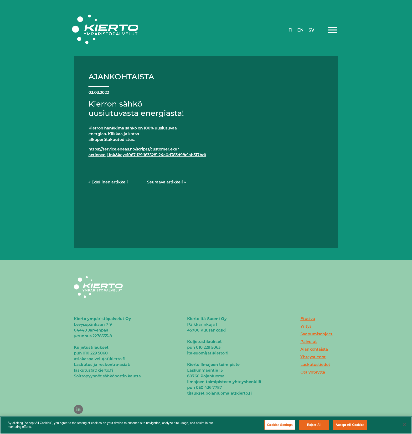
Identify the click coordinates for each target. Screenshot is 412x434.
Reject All (314, 425)
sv (311, 30)
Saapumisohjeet (316, 334)
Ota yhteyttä (312, 372)
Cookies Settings (280, 425)
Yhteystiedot (313, 357)
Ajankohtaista (314, 349)
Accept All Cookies (350, 425)
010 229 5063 (208, 347)
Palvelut (308, 341)
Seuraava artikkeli (165, 182)
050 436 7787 (209, 387)
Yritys (305, 326)
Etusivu (307, 318)
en (300, 30)
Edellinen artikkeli (110, 182)
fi (290, 30)
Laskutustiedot (315, 364)
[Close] (404, 424)
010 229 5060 (95, 353)
